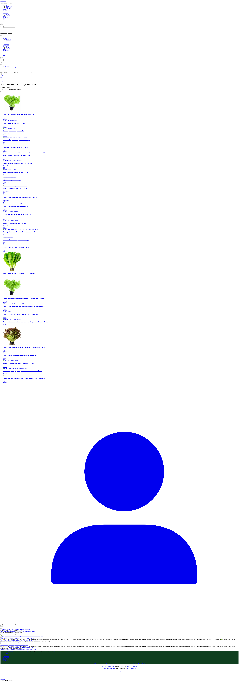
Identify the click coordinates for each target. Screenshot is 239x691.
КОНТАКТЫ (6, 12)
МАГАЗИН (5, 5)
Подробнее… (3, 679)
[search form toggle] (1, 24)
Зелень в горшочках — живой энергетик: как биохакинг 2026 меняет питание (17, 638)
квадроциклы (122, 666)
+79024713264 (10, 651)
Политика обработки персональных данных (129, 671)
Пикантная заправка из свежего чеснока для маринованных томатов (15, 629)
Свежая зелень (8, 6)
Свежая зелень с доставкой (6, 3)
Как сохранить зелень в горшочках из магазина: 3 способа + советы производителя (18, 649)
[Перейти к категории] (1, 626)
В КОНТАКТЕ (6, 17)
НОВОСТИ (5, 13)
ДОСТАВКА (6, 10)
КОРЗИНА (5, 18)
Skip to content (3, 1)
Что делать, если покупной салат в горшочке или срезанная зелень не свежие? (17, 647)
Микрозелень (8, 7)
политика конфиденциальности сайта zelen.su (109, 671)
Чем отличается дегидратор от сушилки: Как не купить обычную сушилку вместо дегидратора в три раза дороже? (24, 642)
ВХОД (4, 16)
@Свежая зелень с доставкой (60, 651)
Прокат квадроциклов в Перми (107, 666)
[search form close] (0, 64)
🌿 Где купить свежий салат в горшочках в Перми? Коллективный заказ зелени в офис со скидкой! (21, 636)
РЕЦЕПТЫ (7, 15)
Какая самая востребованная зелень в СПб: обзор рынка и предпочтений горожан (17, 631)
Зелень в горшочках (131, 668)
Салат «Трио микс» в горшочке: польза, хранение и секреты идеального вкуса (17, 633)
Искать (1, 26)
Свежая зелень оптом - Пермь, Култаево (13, 67)
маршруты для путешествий (132, 666)
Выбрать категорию (4, 624)
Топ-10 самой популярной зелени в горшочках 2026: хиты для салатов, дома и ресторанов (19, 640)
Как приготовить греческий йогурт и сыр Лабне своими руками (14, 645)
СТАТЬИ (7, 14)
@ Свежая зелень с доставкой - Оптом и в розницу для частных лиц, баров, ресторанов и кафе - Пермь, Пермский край (119, 663)
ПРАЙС (4, 9)
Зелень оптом (8, 8)
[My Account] (1, 73)
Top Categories (7, 66)
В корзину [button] (5, 119)
